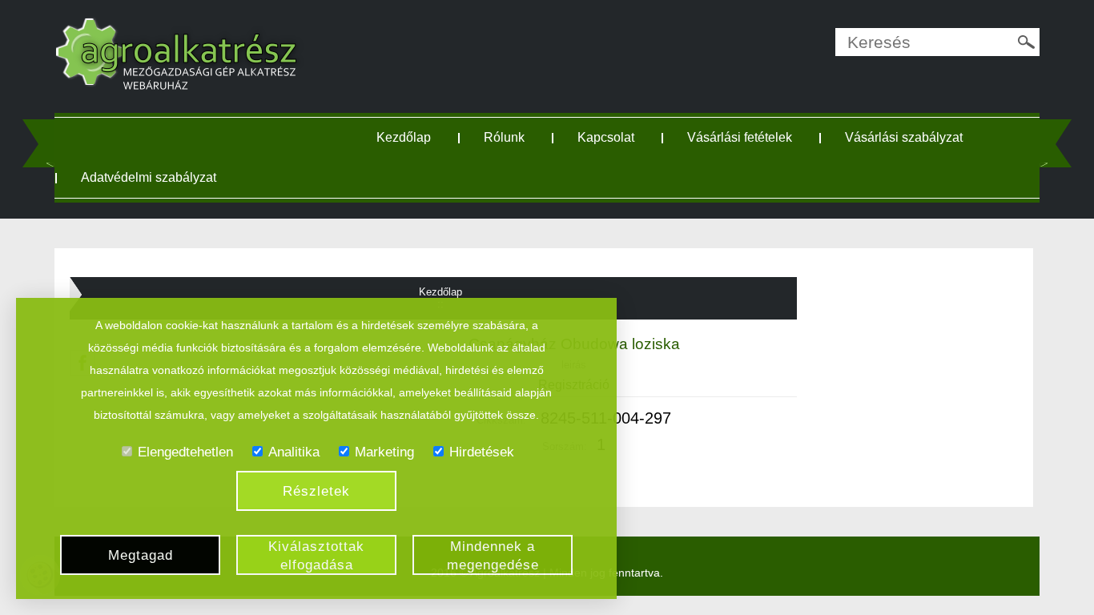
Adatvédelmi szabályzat (148, 177)
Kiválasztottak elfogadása (316, 556)
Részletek (316, 491)
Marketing (384, 452)
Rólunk (504, 137)
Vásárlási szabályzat (904, 137)
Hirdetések (481, 452)
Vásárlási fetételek (739, 137)
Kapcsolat (605, 137)
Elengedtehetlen (185, 452)
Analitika (294, 452)
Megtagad (140, 555)
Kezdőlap (403, 137)
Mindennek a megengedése (493, 556)
